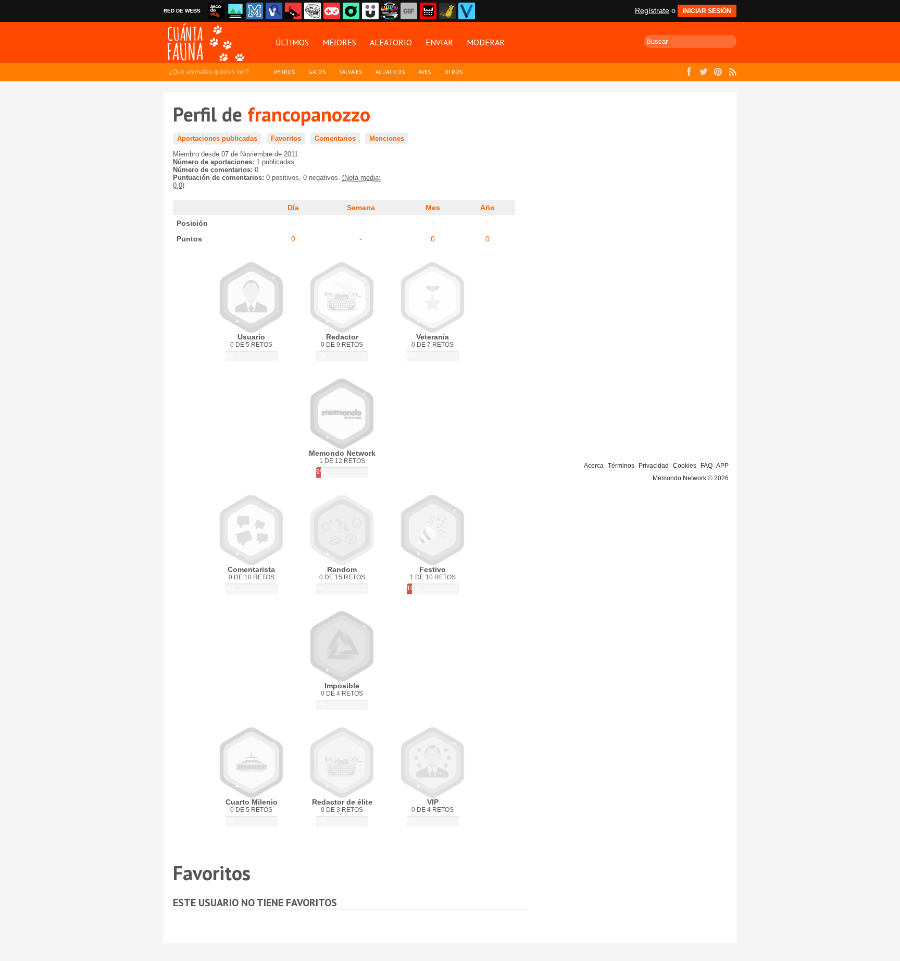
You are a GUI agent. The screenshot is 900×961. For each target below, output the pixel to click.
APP (722, 465)
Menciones (386, 138)
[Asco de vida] (216, 11)
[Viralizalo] (466, 11)
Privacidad (654, 465)
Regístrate (652, 10)
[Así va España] (293, 11)
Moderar (486, 42)
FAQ (706, 465)
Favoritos (286, 138)
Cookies (684, 465)
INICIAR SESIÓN (707, 11)
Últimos (292, 42)
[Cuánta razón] (235, 11)
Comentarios (335, 138)
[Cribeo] (351, 11)
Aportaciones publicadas (217, 138)
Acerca (594, 465)
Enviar (439, 42)
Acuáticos (390, 72)
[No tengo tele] (389, 11)
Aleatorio (391, 42)
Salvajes (350, 72)
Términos (621, 465)
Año (487, 207)
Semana (361, 207)
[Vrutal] (331, 11)
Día (293, 207)
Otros (453, 72)
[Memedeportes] (254, 11)
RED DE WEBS (182, 11)
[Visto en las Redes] (274, 11)
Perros (284, 72)
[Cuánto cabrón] (312, 11)
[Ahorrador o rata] (447, 11)
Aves (424, 72)
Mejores (339, 42)
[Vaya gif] (409, 11)
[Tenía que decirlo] (428, 11)
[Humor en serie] (370, 11)
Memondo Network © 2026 (691, 478)
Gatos (317, 72)
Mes (433, 207)
